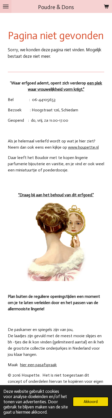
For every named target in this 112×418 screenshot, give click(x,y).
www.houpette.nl (83, 147)
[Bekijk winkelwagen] (106, 6)
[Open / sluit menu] (5, 6)
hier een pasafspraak (38, 364)
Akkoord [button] (91, 401)
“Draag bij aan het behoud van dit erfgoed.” (56, 194)
